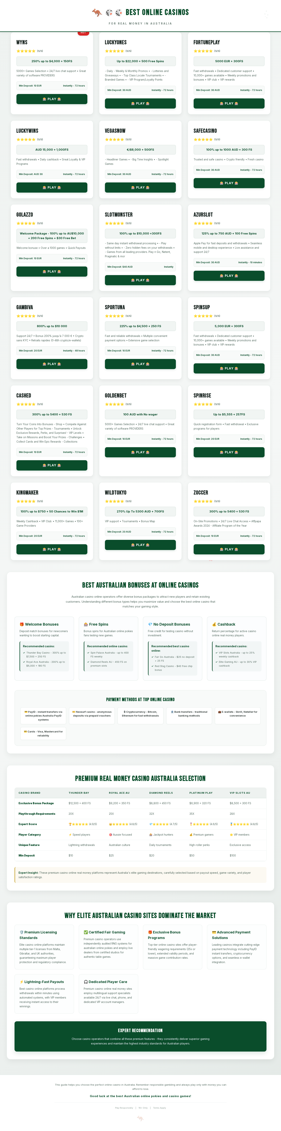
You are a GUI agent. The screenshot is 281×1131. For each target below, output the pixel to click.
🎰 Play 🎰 (52, 99)
